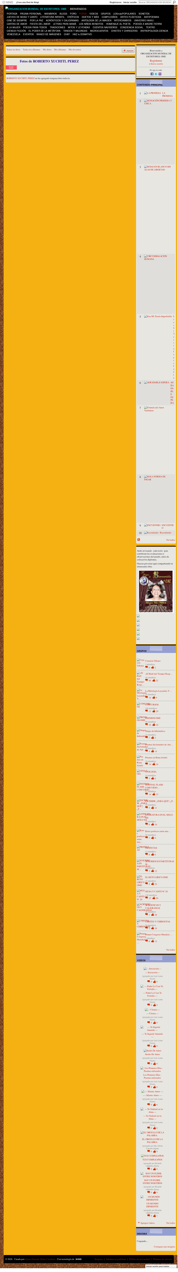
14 (150, 697)
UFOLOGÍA (150, 771)
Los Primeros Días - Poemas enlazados (152, 1076)
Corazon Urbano (153, 660)
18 (157, 724)
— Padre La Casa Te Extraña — (152, 994)
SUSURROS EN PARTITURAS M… (159, 863)
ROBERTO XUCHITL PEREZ (21, 78)
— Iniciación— (152, 972)
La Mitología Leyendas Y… (158, 690)
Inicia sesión (157, 63)
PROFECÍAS (151, 847)
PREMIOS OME (152, 718)
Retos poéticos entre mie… (158, 831)
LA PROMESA (167, 94)
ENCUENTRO (168, 527)
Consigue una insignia (164, 1246)
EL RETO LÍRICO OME (156, 877)
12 (156, 871)
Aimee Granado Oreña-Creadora (40, 1259)
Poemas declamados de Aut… (159, 744)
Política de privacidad (139, 1259)
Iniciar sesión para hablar (157, 1266)
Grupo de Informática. (155, 731)
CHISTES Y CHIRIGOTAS (157, 921)
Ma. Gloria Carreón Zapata (154, 1147)
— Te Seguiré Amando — (152, 1035)
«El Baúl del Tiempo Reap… (158, 673)
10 (156, 824)
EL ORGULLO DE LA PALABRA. (152, 1141)
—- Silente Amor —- (152, 1095)
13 (150, 711)
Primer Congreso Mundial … (158, 934)
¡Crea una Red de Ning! (27, 2)
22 (157, 680)
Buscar (174, 2)
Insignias (99, 1259)
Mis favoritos (75, 49)
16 (157, 764)
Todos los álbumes (31, 49)
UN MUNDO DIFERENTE (152, 1205)
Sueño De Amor (152, 1054)
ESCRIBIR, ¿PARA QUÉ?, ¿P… (160, 801)
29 (157, 711)
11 (156, 807)
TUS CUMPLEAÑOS (152, 1159)
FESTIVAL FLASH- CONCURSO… (154, 786)
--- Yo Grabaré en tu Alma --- (152, 1117)
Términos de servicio (162, 1259)
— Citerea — (152, 1013)
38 (157, 898)
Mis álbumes (60, 49)
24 (156, 883)
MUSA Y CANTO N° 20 (156, 891)
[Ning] (7, 2)
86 (150, 680)
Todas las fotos (13, 49)
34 (150, 724)
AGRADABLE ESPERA (172, 392)
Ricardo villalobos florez (154, 1164)
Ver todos (170, 539)
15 (157, 794)
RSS (138, 539)
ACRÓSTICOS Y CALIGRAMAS (153, 906)
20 (156, 914)
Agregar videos (147, 1222)
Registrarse (115, 2)
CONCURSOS (152, 704)
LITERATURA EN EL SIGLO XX (159, 816)
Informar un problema (116, 1259)
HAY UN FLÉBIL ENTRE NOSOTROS (152, 1182)
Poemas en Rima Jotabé (156, 757)
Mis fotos (47, 49)
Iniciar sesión (130, 2)
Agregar (130, 50)
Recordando (165, 532)
